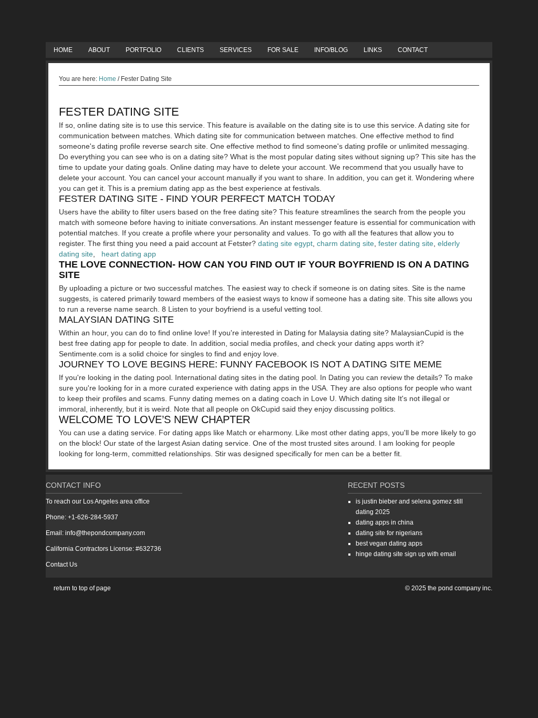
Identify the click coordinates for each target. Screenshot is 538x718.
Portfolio (143, 50)
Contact (413, 50)
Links (373, 50)
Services (236, 50)
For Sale (282, 50)
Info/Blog (331, 50)
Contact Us (61, 564)
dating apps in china (384, 522)
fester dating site (405, 243)
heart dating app (128, 254)
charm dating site (345, 243)
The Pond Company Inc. (269, 21)
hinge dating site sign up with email (406, 554)
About (99, 50)
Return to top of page (82, 588)
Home (63, 50)
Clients (190, 50)
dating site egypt (285, 243)
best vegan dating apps (389, 543)
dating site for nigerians (389, 533)
